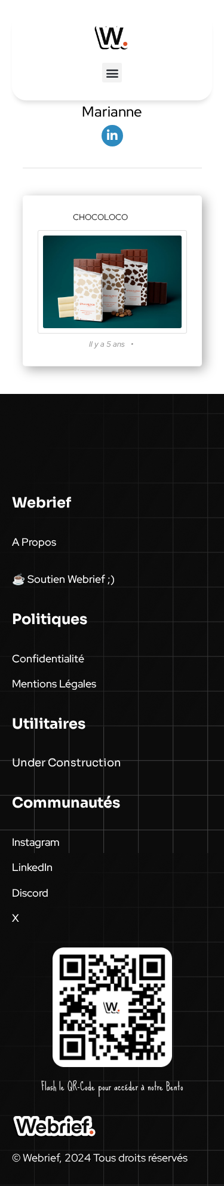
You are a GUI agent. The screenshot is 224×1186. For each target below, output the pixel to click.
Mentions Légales (54, 683)
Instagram (36, 842)
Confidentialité (48, 658)
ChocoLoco (100, 217)
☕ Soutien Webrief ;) (63, 579)
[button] (112, 72)
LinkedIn (32, 867)
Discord (30, 893)
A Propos (34, 542)
